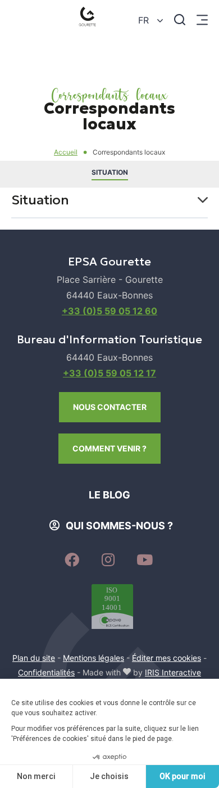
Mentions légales (93, 658)
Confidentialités (46, 672)
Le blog (109, 495)
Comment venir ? (109, 448)
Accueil (65, 152)
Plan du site (33, 658)
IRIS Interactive (173, 672)
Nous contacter (110, 407)
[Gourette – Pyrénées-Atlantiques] (90, 19)
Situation (110, 172)
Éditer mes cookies (166, 658)
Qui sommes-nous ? (119, 525)
